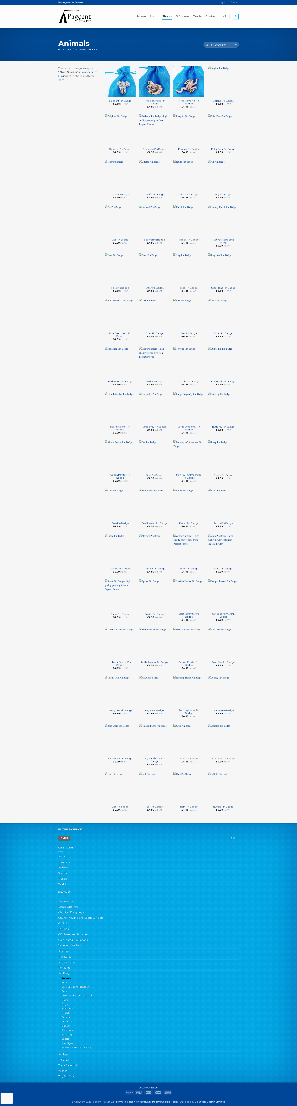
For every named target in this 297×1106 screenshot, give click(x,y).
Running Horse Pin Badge (189, 711)
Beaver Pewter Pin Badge (188, 663)
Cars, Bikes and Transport (76, 986)
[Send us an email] (234, 3)
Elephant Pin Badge (120, 100)
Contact (211, 16)
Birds (64, 982)
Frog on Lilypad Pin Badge (154, 102)
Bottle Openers (68, 906)
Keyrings (63, 951)
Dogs (65, 1004)
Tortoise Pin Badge (189, 381)
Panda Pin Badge (223, 523)
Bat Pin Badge (120, 239)
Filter (64, 838)
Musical (62, 878)
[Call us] (237, 3)
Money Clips (66, 962)
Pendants (64, 967)
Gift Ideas (182, 16)
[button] (224, 16)
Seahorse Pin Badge (154, 149)
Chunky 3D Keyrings (71, 912)
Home (141, 16)
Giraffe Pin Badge (154, 194)
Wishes (62, 1070)
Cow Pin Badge (120, 523)
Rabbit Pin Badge (189, 239)
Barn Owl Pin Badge (223, 662)
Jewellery (64, 862)
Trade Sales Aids (68, 1065)
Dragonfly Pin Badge (154, 426)
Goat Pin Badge (154, 333)
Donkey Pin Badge (223, 710)
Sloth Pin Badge (223, 568)
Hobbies (63, 867)
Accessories (65, 856)
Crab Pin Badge (189, 758)
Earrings (63, 929)
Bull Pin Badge (154, 806)
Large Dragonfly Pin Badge (189, 428)
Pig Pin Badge (223, 194)
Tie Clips (63, 1059)
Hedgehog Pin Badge (120, 381)
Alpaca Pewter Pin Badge (120, 476)
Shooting (67, 1034)
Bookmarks (65, 901)
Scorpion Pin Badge (223, 758)
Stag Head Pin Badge (223, 287)
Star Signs (67, 1043)
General (66, 1017)
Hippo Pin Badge (120, 568)
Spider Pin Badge (154, 614)
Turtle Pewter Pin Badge (154, 662)
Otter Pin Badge (154, 287)
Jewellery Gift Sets (69, 945)
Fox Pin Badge (189, 333)
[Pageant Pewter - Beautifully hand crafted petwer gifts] (75, 16)
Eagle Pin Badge (154, 710)
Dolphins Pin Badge (120, 149)
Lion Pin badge (120, 806)
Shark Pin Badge (120, 614)
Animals (67, 978)
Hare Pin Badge (120, 287)
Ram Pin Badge (189, 806)
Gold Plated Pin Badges (73, 940)
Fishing (65, 1012)
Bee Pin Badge (154, 475)
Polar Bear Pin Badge (223, 149)
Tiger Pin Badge (120, 194)
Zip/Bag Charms (68, 1076)
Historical (67, 1021)
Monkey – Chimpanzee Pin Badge (189, 476)
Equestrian (67, 1008)
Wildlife (62, 884)
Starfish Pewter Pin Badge (189, 615)
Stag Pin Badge (189, 287)
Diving (65, 999)
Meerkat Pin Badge (154, 568)
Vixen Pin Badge (223, 333)
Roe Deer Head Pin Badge (120, 335)
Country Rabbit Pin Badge (223, 241)
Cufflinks (63, 923)
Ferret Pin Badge (189, 523)
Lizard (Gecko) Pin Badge (120, 428)
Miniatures (64, 956)
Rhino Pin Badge (189, 194)
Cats (64, 991)
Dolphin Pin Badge (223, 100)
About (154, 16)
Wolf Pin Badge (154, 381)
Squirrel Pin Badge (154, 239)
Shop (166, 16)
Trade (197, 16)
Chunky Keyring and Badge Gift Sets (80, 917)
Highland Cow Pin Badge (154, 760)
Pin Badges (80, 49)
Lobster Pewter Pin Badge (120, 663)
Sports (62, 873)
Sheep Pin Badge (223, 475)
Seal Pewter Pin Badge (155, 523)
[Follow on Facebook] (231, 3)
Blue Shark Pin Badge (120, 758)
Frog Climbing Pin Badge (189, 102)
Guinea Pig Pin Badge (223, 381)
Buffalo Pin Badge (223, 806)
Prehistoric (68, 1030)
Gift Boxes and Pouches (73, 934)
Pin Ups (63, 1054)
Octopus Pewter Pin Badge (223, 615)
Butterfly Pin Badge (223, 426)
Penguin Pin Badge (189, 149)
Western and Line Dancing (76, 1047)
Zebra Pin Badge (188, 568)
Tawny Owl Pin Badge (120, 710)
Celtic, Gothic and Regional (77, 995)
